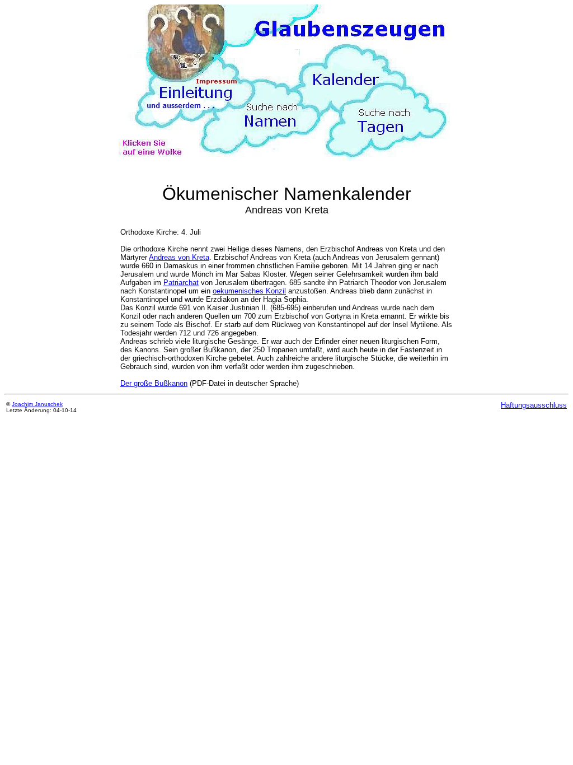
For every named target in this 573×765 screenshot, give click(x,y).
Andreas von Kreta (179, 257)
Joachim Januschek (37, 404)
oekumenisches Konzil (249, 291)
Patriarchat (181, 282)
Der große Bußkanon (153, 383)
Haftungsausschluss (534, 405)
